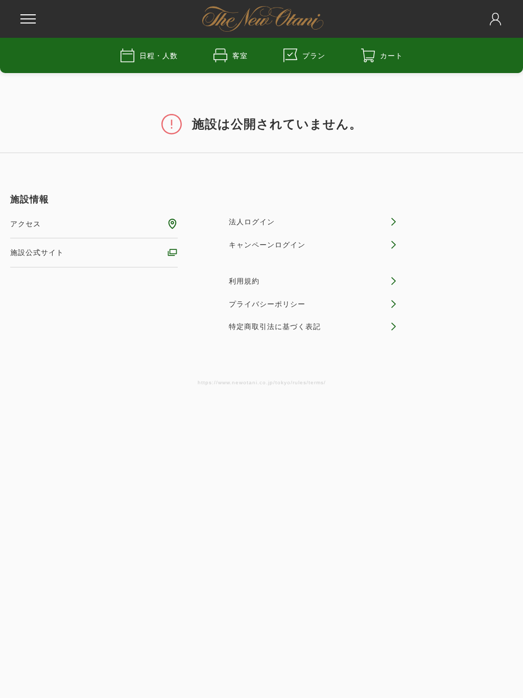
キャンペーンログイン (267, 245)
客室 (240, 56)
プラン (313, 56)
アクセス (25, 224)
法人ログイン (252, 222)
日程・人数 (158, 56)
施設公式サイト (37, 252)
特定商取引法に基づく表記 (275, 326)
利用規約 (244, 281)
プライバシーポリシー (267, 304)
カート (391, 56)
